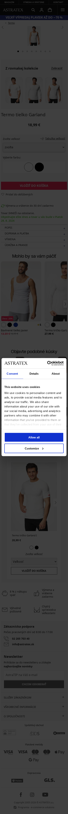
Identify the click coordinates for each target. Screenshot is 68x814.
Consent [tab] (12, 373)
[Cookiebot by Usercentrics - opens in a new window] (48, 363)
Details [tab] (34, 373)
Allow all (34, 437)
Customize (32, 448)
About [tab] (56, 373)
